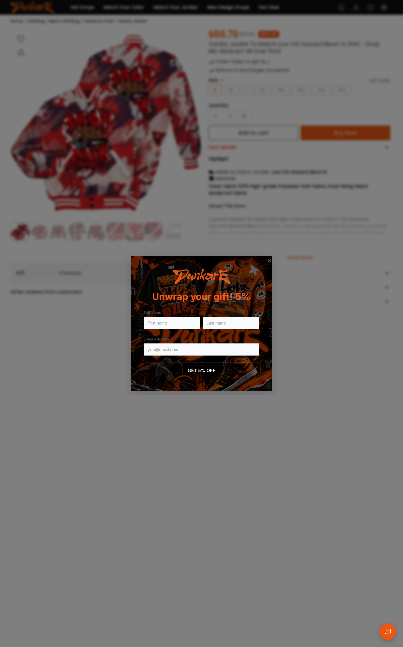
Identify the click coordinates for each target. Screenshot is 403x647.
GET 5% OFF (202, 370)
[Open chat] (387, 631)
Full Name (152, 312)
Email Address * (158, 339)
